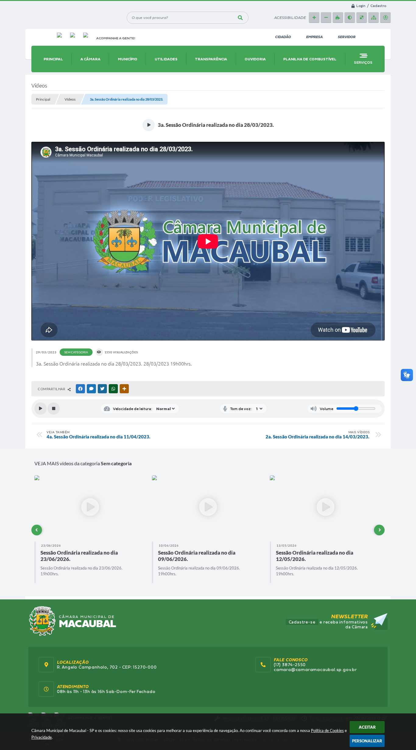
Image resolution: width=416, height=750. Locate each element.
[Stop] (54, 408)
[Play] (40, 408)
